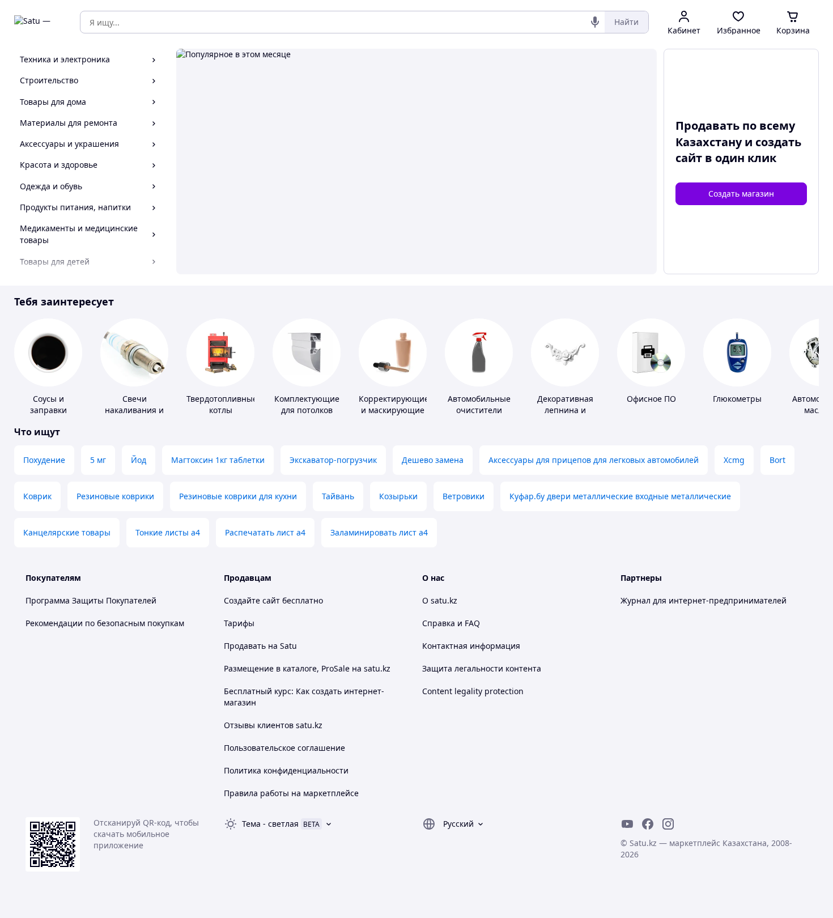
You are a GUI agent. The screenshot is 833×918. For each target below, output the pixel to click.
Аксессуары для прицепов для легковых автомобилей (593, 459)
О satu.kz (439, 600)
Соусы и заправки (48, 404)
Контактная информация (471, 645)
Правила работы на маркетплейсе (291, 793)
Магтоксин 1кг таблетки (218, 459)
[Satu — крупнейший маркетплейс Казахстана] (39, 22)
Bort (777, 459)
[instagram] (668, 824)
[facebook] (647, 824)
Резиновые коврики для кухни (238, 496)
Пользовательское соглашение (284, 747)
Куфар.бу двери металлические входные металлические (620, 496)
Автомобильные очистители (479, 404)
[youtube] (627, 824)
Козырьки (398, 496)
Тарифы (239, 623)
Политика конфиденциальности (286, 770)
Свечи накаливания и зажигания (134, 410)
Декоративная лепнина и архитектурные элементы (565, 415)
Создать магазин (741, 193)
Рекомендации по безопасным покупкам (105, 623)
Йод (138, 459)
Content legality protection (473, 691)
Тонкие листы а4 (167, 532)
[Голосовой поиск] (595, 22)
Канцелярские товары (66, 532)
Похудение (44, 459)
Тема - (270, 823)
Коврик (37, 496)
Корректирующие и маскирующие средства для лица (394, 415)
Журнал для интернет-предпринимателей (703, 600)
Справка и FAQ (451, 623)
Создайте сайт (252, 600)
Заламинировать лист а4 (379, 532)
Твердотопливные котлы (221, 404)
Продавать (245, 645)
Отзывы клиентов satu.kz (273, 725)
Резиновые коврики (115, 496)
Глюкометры (737, 398)
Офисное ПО (651, 398)
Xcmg (734, 459)
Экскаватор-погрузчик (333, 459)
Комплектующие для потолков (306, 404)
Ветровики (463, 496)
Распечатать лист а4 (265, 532)
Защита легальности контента (481, 668)
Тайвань (338, 496)
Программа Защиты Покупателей (91, 600)
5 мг (98, 459)
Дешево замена (433, 459)
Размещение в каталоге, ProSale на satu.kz (307, 668)
